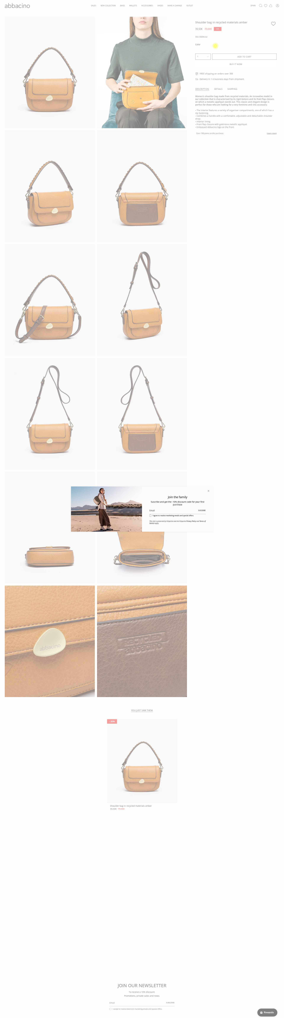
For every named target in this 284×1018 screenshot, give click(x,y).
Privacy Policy (191, 521)
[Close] (208, 490)
